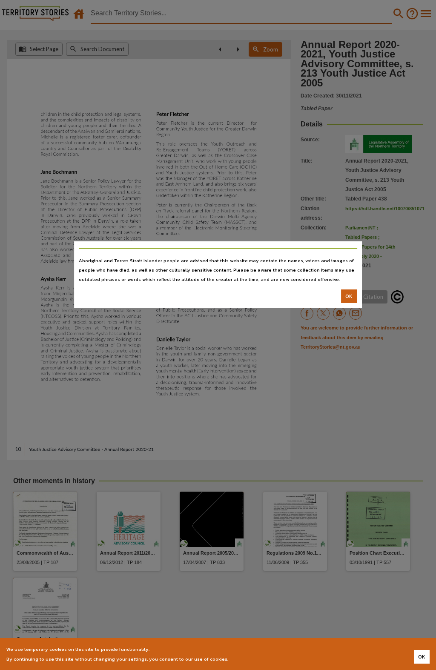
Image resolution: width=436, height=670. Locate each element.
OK (349, 296)
